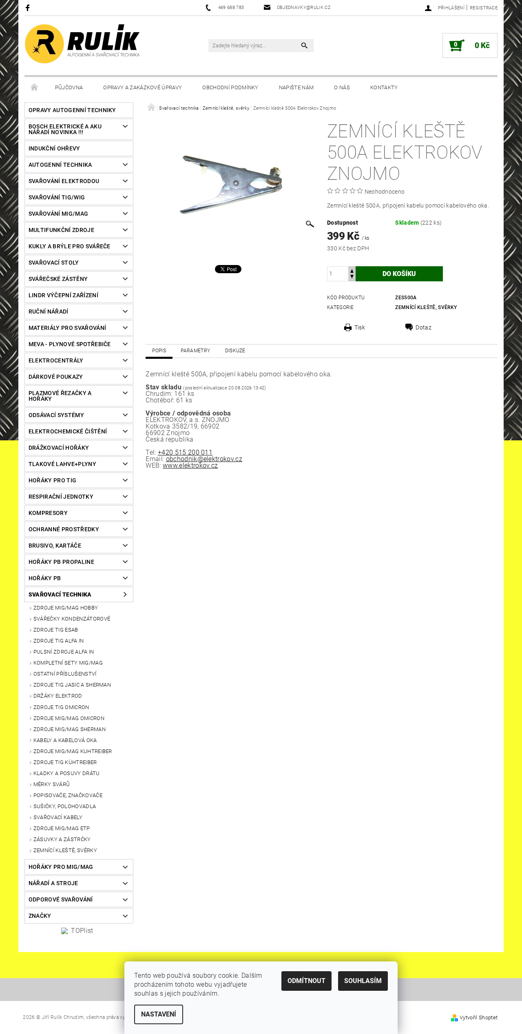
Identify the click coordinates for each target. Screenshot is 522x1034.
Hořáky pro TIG (52, 480)
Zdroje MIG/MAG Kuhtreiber (72, 751)
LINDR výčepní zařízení (63, 295)
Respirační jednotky (61, 496)
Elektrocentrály (56, 360)
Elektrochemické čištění (68, 431)
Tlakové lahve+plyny (62, 464)
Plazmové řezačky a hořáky (60, 396)
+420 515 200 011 (185, 452)
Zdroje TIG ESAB (55, 630)
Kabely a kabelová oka (65, 740)
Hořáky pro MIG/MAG (61, 867)
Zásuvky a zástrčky (62, 839)
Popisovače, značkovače (67, 795)
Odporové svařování (61, 899)
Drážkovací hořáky (59, 447)
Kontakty (384, 87)
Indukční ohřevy (54, 148)
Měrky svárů (51, 784)
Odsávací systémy (56, 415)
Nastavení (158, 1014)
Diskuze (235, 351)
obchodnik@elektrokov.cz (204, 459)
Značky (40, 915)
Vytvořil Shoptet (479, 1017)
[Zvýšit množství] (352, 270)
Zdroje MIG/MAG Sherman (69, 729)
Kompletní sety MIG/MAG (68, 663)
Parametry (195, 351)
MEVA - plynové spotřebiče (70, 344)
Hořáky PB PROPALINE (61, 562)
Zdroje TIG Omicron (61, 707)
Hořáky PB (45, 578)
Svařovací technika (60, 594)
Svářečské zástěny (58, 279)
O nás (342, 87)
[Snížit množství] (352, 277)
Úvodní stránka (34, 87)
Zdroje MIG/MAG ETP (61, 828)
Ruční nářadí (49, 311)
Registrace (484, 8)
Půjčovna (69, 87)
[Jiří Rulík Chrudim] (83, 44)
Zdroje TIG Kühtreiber (65, 762)
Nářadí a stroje (53, 883)
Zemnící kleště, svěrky (65, 850)
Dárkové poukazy (56, 376)
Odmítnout (306, 981)
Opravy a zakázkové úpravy (142, 87)
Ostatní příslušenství (65, 674)
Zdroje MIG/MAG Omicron (68, 718)
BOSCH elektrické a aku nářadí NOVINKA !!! (65, 129)
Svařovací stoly (54, 262)
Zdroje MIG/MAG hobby (65, 608)
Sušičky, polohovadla (64, 806)
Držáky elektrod (57, 696)
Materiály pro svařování (67, 328)
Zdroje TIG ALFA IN (58, 641)
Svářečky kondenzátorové (71, 619)
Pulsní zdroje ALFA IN (63, 652)
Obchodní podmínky (230, 87)
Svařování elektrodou (64, 181)
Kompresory (48, 513)
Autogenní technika (60, 164)
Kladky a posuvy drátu (66, 773)
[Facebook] (28, 7)
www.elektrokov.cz (190, 465)
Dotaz (423, 327)
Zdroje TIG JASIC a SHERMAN (72, 685)
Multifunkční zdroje (61, 230)
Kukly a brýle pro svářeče (70, 246)
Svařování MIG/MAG (58, 213)
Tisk (359, 327)
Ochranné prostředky (64, 529)
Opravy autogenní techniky (72, 110)
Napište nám (296, 87)
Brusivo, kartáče (55, 545)
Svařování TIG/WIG (57, 197)
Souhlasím (363, 981)
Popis (159, 351)
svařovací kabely (57, 817)
